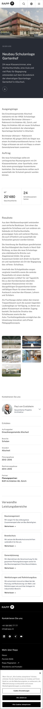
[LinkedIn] (4, 636)
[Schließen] (40, 673)
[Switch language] (31, 4)
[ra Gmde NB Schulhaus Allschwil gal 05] (11, 356)
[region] (21, 689)
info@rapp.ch (8, 629)
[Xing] (15, 636)
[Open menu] (39, 4)
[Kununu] (10, 636)
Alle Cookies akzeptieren (21, 704)
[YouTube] (21, 636)
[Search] (24, 4)
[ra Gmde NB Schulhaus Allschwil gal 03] (31, 342)
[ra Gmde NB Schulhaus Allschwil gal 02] (11, 370)
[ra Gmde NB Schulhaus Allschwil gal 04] (31, 356)
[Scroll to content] (4, 89)
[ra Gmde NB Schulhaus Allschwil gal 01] (11, 342)
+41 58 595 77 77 (10, 625)
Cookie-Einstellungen (21, 691)
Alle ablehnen (21, 698)
